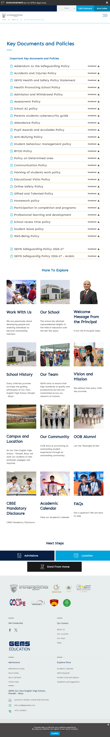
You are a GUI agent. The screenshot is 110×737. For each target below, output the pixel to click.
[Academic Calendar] (55, 484)
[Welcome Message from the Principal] (88, 292)
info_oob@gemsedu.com (24, 705)
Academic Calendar (49, 506)
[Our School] (55, 292)
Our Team (49, 374)
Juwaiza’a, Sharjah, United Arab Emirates (31, 700)
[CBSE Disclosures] (21, 484)
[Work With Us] (21, 292)
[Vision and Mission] (88, 354)
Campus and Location (18, 439)
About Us (61, 630)
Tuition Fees (13, 682)
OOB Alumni (85, 436)
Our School (49, 312)
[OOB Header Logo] (12, 15)
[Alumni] (88, 417)
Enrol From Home (58, 566)
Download (92, 66)
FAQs (78, 503)
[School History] (21, 354)
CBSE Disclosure (85, 8)
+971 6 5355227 (20, 710)
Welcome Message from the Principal (86, 316)
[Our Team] (55, 354)
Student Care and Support (68, 677)
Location (87, 555)
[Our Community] (55, 417)
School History (20, 374)
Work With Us (19, 312)
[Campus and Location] (21, 417)
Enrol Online (102, 8)
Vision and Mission (83, 376)
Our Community (54, 436)
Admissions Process (16, 669)
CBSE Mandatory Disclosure (16, 508)
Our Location (62, 634)
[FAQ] (88, 484)
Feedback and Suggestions (68, 682)
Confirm (55, 733)
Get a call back (14, 677)
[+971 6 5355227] (10, 712)
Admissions (31, 555)
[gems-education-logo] (19, 646)
